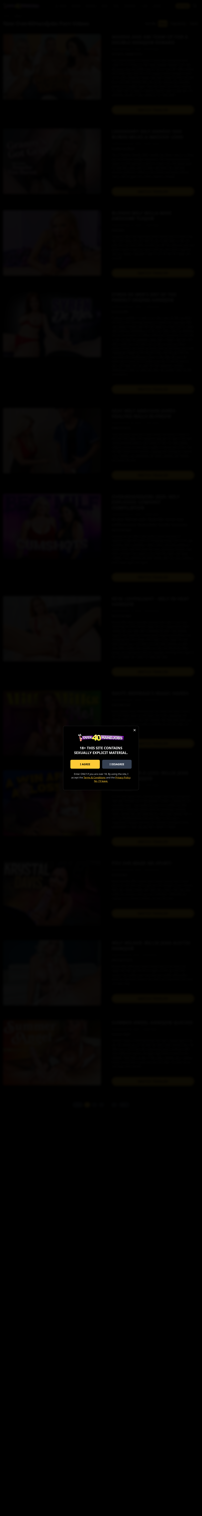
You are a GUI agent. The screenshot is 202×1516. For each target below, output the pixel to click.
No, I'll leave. (101, 781)
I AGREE (85, 764)
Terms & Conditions (95, 777)
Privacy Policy (122, 777)
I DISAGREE (117, 764)
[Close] (134, 730)
